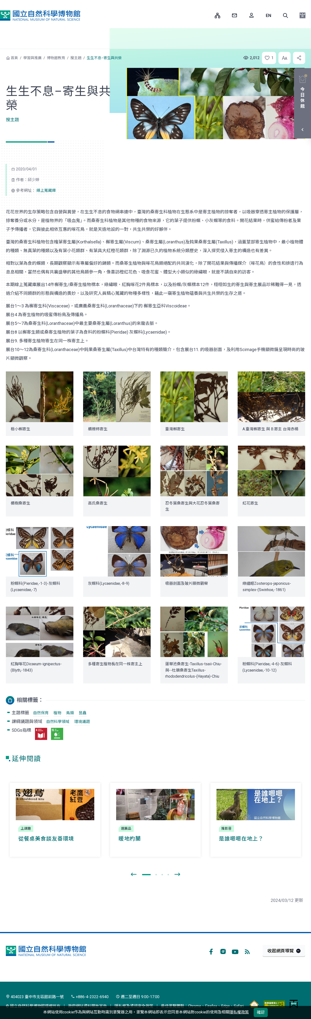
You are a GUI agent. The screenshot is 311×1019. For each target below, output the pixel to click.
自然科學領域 (57, 721)
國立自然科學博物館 (40, 15)
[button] (285, 15)
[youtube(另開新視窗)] (235, 951)
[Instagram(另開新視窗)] (223, 951)
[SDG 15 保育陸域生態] (57, 734)
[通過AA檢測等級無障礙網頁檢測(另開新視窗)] (274, 1004)
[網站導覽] (217, 15)
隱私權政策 (239, 1012)
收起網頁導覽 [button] (281, 950)
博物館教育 (56, 58)
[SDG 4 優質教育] (41, 734)
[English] (268, 15)
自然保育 (41, 713)
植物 (57, 713)
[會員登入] (251, 15)
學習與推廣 (32, 58)
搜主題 (75, 58)
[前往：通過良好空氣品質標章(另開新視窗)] (254, 1004)
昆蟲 (82, 713)
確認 (261, 1012)
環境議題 (82, 721)
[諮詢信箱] (234, 15)
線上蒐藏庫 (46, 190)
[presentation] (134, 874)
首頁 (14, 58)
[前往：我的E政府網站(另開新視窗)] (294, 1004)
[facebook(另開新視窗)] (211, 951)
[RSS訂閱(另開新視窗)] (247, 951)
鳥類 (70, 713)
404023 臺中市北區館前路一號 (37, 997)
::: (207, 15)
